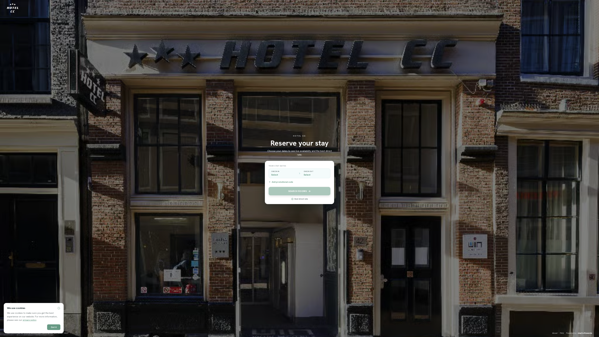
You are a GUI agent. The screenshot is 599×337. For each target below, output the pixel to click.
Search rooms (297, 191)
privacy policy (29, 320)
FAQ (562, 333)
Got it (54, 327)
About (555, 333)
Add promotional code (282, 182)
